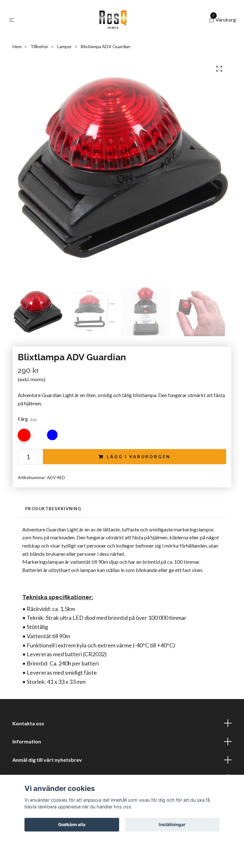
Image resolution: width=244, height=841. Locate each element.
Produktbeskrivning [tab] (53, 508)
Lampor (64, 46)
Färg (27, 419)
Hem (17, 46)
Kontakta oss (28, 723)
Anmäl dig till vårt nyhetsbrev (47, 760)
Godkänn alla (71, 824)
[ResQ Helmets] (112, 19)
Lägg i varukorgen (138, 456)
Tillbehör (39, 46)
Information (26, 741)
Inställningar (172, 824)
